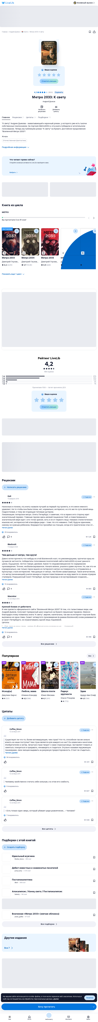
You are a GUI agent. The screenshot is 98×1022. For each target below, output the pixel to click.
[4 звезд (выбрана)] (45, 92)
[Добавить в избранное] (90, 31)
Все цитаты (47, 829)
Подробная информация (14, 147)
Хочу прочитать (46, 1006)
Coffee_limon (16, 729)
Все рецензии (47, 644)
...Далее (55, 999)
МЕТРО (5, 212)
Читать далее (7, 528)
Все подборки (47, 924)
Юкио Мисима (48, 695)
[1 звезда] (39, 75)
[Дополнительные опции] (94, 1006)
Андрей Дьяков (49, 101)
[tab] (6, 118)
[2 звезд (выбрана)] (40, 92)
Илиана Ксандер (29, 695)
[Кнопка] (89, 218)
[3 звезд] (49, 75)
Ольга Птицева (68, 698)
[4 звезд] (54, 75)
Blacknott (12, 544)
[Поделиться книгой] (94, 31)
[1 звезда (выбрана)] (38, 92)
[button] (49, 53)
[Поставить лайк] (4, 536)
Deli (9, 496)
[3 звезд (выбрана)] (42, 92)
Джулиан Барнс (9, 695)
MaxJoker (12, 596)
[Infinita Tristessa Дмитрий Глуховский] (69, 241)
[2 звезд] (44, 75)
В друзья (88, 497)
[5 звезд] (58, 75)
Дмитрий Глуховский (12, 261)
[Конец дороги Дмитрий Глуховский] (89, 241)
